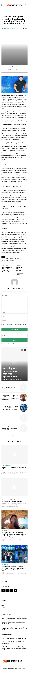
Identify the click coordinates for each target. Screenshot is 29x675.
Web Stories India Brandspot (9, 379)
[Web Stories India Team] (14, 282)
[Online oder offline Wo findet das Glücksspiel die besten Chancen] (24, 387)
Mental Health (5, 258)
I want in (13, 340)
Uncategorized (5, 465)
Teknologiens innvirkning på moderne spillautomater (10, 372)
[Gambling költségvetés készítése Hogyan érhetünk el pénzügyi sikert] (24, 428)
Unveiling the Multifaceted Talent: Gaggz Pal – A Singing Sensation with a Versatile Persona (21, 271)
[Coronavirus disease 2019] (24, 418)
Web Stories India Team (9, 28)
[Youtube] (15, 590)
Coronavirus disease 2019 (8, 418)
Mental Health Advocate (15, 258)
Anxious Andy (16, 256)
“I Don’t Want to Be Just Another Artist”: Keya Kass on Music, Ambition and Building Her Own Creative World (9, 397)
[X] (11, 590)
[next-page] (25, 350)
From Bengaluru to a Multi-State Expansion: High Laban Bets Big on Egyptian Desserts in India (9, 408)
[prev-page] (22, 350)
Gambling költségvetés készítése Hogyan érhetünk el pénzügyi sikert (9, 428)
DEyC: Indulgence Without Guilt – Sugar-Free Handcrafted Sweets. (7, 269)
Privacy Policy (16, 343)
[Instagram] (7, 590)
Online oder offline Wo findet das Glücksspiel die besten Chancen (9, 387)
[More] (22, 69)
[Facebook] (3, 590)
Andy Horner (9, 256)
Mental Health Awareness (8, 260)
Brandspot (14, 14)
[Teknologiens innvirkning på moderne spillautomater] (14, 364)
